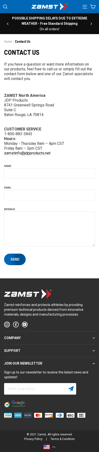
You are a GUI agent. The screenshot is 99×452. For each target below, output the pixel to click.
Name (7, 166)
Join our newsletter (23, 363)
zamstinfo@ (14, 153)
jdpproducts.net (37, 153)
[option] (49, 24)
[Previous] (7, 23)
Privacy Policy (33, 439)
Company (12, 338)
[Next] (91, 23)
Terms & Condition (62, 439)
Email (8, 187)
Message (9, 209)
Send (15, 259)
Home (8, 41)
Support (12, 351)
